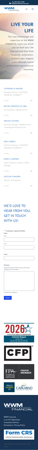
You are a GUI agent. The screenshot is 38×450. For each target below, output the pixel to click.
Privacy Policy (19, 425)
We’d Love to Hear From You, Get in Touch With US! (17, 213)
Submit (8, 298)
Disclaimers (8, 425)
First (5, 236)
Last (5, 243)
